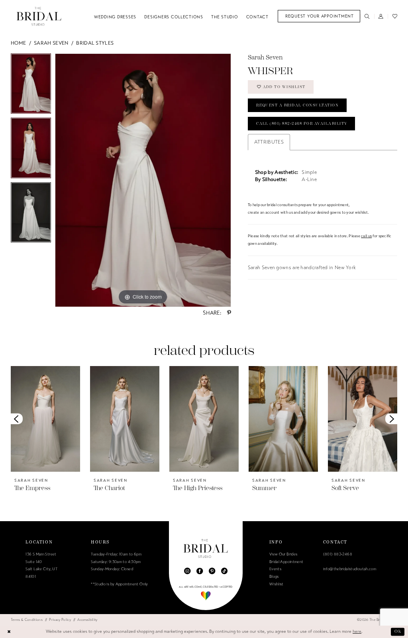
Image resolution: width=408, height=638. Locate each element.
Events (275, 569)
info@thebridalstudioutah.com (349, 569)
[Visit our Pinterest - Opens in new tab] (212, 571)
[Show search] (367, 16)
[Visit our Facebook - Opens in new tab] (199, 571)
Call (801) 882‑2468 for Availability (301, 123)
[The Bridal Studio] (39, 16)
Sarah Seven (51, 43)
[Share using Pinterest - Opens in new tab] (229, 312)
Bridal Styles (95, 43)
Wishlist (276, 584)
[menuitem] (319, 16)
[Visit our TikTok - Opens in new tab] (224, 571)
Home (18, 43)
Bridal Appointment (286, 561)
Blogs (274, 576)
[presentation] (45, 419)
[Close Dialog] (9, 631)
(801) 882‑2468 (337, 554)
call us (366, 236)
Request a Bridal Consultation (297, 105)
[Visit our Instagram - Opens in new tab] (187, 571)
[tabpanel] (31, 85)
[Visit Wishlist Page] (395, 16)
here (357, 631)
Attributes (269, 142)
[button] (381, 16)
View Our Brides (283, 554)
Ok (397, 631)
